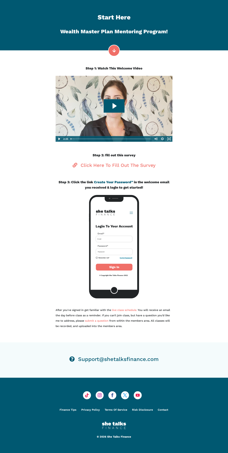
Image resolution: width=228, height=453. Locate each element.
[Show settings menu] (162, 139)
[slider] (111, 139)
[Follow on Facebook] (112, 395)
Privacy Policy (90, 409)
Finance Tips (68, 409)
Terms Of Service (116, 409)
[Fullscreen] (169, 139)
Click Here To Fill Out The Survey (118, 165)
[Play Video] (59, 139)
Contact (163, 409)
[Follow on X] (125, 395)
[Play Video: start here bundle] (114, 106)
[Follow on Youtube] (138, 395)
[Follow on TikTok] (87, 395)
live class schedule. (125, 310)
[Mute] (155, 139)
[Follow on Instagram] (100, 395)
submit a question (96, 320)
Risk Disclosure (142, 409)
